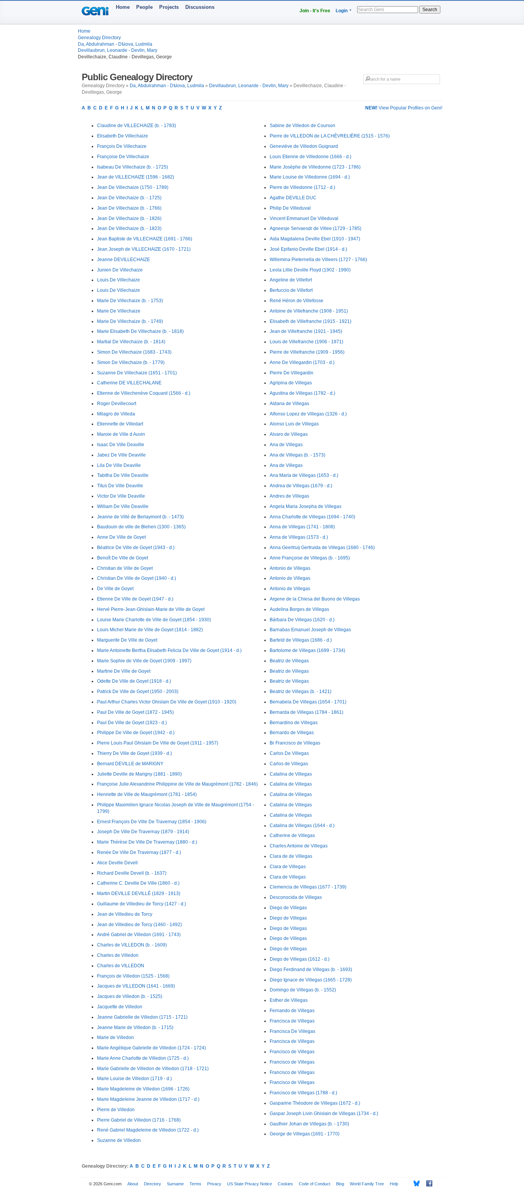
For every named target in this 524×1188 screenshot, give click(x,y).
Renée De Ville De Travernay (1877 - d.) (139, 852)
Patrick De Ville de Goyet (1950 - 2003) (137, 691)
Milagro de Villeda (116, 414)
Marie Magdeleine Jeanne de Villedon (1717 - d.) (148, 1099)
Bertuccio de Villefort (291, 290)
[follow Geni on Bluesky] (414, 1183)
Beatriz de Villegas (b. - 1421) (300, 691)
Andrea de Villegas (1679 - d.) (301, 485)
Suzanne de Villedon (119, 1140)
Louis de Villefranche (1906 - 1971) (306, 341)
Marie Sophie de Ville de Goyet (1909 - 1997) (144, 660)
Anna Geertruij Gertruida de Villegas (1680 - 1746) (322, 547)
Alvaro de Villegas (289, 434)
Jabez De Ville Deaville (121, 455)
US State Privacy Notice (249, 1183)
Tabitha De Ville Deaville (122, 475)
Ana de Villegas (286, 444)
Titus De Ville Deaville (120, 485)
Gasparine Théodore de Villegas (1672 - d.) (315, 1103)
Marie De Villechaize (118, 311)
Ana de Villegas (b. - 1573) (297, 455)
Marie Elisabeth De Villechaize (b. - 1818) (140, 331)
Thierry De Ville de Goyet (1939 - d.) (134, 753)
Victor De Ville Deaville (121, 496)
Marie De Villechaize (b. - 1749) (130, 321)
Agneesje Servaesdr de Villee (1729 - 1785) (315, 228)
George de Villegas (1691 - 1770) (304, 1134)
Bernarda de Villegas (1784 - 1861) (306, 712)
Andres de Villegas (289, 496)
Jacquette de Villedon (119, 1006)
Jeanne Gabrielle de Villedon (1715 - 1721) (142, 1017)
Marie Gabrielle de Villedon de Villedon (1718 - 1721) (153, 1068)
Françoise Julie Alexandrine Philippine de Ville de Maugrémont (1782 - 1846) (177, 784)
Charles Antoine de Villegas (299, 846)
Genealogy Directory (99, 37)
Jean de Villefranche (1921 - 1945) (306, 331)
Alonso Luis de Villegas (294, 424)
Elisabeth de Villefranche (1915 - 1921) (310, 321)
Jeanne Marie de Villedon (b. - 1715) (135, 1027)
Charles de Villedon (117, 955)
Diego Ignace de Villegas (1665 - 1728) (311, 980)
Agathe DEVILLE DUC (293, 197)
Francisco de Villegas (292, 1051)
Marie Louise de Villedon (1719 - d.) (134, 1078)
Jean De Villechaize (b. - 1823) (129, 228)
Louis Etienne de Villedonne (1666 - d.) (310, 156)
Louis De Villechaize (118, 280)
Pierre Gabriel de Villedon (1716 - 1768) (139, 1120)
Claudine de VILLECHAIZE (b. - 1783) (136, 125)
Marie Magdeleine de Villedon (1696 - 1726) (143, 1089)
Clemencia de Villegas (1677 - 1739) (308, 887)
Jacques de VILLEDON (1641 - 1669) (136, 986)
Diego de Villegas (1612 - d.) (300, 959)
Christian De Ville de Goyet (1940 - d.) (136, 578)
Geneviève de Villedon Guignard (304, 146)
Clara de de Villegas (291, 856)
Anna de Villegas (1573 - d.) (299, 537)
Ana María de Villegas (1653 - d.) (304, 475)
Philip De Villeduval (290, 208)
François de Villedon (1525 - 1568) (133, 976)
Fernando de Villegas (292, 1010)
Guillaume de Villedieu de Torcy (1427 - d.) (141, 904)
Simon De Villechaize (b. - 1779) (131, 362)
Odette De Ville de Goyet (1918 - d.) (134, 681)
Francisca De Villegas (292, 1031)
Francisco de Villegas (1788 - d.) (303, 1092)
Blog (340, 1183)
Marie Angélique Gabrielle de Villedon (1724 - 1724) (151, 1048)
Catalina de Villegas (291, 774)
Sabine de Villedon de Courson (302, 125)
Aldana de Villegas (289, 403)
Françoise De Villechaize (123, 156)
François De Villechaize (122, 146)
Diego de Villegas (288, 907)
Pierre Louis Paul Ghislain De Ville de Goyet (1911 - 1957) (157, 743)
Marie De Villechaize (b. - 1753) (130, 300)
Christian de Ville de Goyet (125, 568)
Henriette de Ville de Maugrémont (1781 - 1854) (147, 794)
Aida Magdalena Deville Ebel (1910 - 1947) (315, 239)
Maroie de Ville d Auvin (121, 434)
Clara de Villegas (288, 866)
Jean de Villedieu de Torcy (124, 914)
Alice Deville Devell (117, 862)
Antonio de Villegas (290, 568)
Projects (169, 7)
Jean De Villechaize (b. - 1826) (129, 218)
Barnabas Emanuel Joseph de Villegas (310, 629)
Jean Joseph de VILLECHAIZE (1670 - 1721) (144, 249)
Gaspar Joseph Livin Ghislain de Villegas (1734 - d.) (324, 1113)
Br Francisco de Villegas (295, 743)
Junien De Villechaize (120, 270)
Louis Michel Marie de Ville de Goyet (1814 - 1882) (150, 629)
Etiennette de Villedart (120, 424)
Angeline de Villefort (291, 280)
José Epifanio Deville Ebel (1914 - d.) (308, 249)
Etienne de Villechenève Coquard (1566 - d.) (143, 393)
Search (429, 9)
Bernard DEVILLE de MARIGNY (130, 763)
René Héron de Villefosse (296, 300)
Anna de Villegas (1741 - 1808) (302, 526)
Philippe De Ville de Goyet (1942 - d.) (136, 732)
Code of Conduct (314, 1183)
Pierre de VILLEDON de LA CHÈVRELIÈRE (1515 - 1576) (330, 136)
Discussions (199, 7)
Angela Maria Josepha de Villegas (305, 506)
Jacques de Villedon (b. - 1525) (129, 996)
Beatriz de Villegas (289, 660)
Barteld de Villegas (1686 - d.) (301, 640)
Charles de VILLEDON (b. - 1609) (132, 945)
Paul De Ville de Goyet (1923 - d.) (132, 722)
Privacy (214, 1183)
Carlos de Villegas (289, 763)
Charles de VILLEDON (120, 965)
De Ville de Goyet (115, 588)
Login (342, 10)
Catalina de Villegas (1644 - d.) (302, 825)
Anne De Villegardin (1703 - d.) (302, 362)
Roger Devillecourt (116, 403)
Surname (175, 1183)
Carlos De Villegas (289, 753)
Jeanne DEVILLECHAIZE (123, 259)
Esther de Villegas (289, 1000)
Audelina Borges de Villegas (299, 609)
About (132, 1183)
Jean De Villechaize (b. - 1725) (129, 197)
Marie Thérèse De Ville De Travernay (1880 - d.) (147, 842)
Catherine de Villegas (292, 835)
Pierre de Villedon (116, 1109)
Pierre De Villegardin (291, 373)
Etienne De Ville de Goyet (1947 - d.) (135, 599)
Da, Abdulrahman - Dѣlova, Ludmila (115, 44)
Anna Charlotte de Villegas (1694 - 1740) (312, 517)
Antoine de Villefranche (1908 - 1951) (309, 311)
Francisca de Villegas (292, 1021)
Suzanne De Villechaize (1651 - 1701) (137, 373)
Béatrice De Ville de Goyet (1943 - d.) (136, 547)
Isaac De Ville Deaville (120, 444)
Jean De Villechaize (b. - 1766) (129, 208)
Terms (195, 1183)
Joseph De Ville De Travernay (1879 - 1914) (143, 831)
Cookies (285, 1183)
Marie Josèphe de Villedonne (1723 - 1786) (315, 167)
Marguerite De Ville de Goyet (127, 640)
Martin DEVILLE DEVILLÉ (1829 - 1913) (138, 893)
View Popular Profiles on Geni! (403, 108)
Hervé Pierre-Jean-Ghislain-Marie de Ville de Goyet (150, 609)
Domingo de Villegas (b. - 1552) (303, 990)
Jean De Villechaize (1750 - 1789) (132, 187)
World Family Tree (367, 1183)
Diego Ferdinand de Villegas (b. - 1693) (311, 969)
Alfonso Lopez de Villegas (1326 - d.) (308, 414)
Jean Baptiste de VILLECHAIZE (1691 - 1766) (144, 239)
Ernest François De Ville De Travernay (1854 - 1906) (151, 821)
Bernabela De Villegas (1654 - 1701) (308, 702)
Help (394, 1183)
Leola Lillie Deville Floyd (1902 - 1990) (310, 270)
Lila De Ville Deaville (119, 465)
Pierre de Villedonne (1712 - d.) (302, 187)
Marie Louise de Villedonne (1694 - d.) (310, 177)
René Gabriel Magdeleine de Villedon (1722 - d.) (148, 1130)
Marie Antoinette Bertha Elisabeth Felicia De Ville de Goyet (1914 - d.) (169, 650)
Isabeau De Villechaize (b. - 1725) (132, 167)
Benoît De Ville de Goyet (122, 558)
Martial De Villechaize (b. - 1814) (131, 341)
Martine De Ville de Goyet (123, 671)
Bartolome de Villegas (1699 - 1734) (307, 650)
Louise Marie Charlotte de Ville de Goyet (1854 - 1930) (154, 619)
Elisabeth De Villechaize (122, 136)
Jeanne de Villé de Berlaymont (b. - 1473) (140, 517)
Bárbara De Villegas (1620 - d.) (302, 619)
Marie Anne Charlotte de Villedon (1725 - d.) (143, 1058)
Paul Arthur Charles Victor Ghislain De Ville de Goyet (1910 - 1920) (166, 702)
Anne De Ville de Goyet (121, 537)
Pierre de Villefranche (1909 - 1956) (307, 352)
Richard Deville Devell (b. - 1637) (131, 873)
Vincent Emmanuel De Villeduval (304, 218)
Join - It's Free (315, 10)
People (144, 7)
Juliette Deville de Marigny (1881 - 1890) (139, 774)
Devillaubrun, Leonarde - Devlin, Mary (117, 50)
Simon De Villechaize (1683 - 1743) (134, 352)
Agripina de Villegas (291, 383)
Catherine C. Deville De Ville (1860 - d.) (138, 883)
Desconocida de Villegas (296, 897)
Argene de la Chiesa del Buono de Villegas (315, 599)
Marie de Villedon (115, 1037)
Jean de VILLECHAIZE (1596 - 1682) (135, 177)
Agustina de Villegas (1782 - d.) (302, 393)
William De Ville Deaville (122, 506)
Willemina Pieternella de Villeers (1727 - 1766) (318, 259)
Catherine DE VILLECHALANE (129, 383)
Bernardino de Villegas (294, 722)
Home (123, 7)
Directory (152, 1183)
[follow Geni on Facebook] (427, 1183)
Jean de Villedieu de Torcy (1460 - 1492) (139, 924)
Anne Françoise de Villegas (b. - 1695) (310, 558)
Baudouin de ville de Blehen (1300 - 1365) (141, 526)
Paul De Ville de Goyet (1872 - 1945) (135, 712)
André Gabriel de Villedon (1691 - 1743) (139, 934)
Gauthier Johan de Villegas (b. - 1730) (309, 1124)
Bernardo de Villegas (292, 732)
